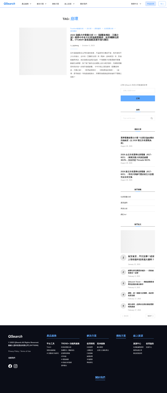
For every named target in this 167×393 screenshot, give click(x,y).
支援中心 (149, 347)
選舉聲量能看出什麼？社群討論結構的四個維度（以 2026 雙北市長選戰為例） (137, 140)
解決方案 (40, 4)
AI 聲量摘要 (65, 359)
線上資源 (68, 4)
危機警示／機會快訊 (67, 350)
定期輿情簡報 (65, 353)
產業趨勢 (124, 203)
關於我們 (83, 4)
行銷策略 (90, 353)
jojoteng (76, 45)
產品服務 (25, 4)
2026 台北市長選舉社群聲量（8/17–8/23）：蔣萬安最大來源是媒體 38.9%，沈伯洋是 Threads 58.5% (136, 157)
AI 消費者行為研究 (53, 353)
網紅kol (123, 214)
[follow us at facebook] (10, 366)
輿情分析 (124, 209)
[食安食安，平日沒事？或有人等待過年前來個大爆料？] (138, 241)
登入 (162, 4)
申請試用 (150, 4)
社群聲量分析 (126, 197)
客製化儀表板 (51, 350)
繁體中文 (135, 4)
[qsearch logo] (9, 3)
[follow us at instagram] (15, 366)
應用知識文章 (137, 350)
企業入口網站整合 (103, 350)
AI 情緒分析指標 (66, 362)
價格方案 (55, 4)
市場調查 (90, 359)
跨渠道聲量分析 (66, 347)
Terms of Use (25, 351)
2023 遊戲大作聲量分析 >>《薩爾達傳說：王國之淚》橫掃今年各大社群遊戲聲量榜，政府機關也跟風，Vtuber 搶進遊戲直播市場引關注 (94, 37)
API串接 (63, 356)
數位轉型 (100, 347)
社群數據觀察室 (138, 347)
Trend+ (49, 347)
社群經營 (90, 347)
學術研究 (90, 362)
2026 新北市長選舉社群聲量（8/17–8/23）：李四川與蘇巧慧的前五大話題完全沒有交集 (137, 174)
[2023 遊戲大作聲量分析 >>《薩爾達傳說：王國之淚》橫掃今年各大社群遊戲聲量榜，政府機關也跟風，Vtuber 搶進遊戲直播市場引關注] (43, 51)
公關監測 (90, 350)
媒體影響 (90, 356)
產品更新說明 (137, 353)
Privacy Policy (13, 351)
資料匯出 (64, 365)
